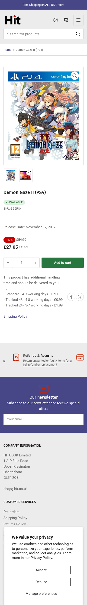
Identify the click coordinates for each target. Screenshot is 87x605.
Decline (41, 582)
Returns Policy (14, 524)
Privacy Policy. (42, 558)
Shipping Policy (15, 316)
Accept (41, 570)
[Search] (78, 34)
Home (7, 49)
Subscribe (71, 419)
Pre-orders (11, 512)
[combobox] (43, 34)
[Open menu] (78, 20)
